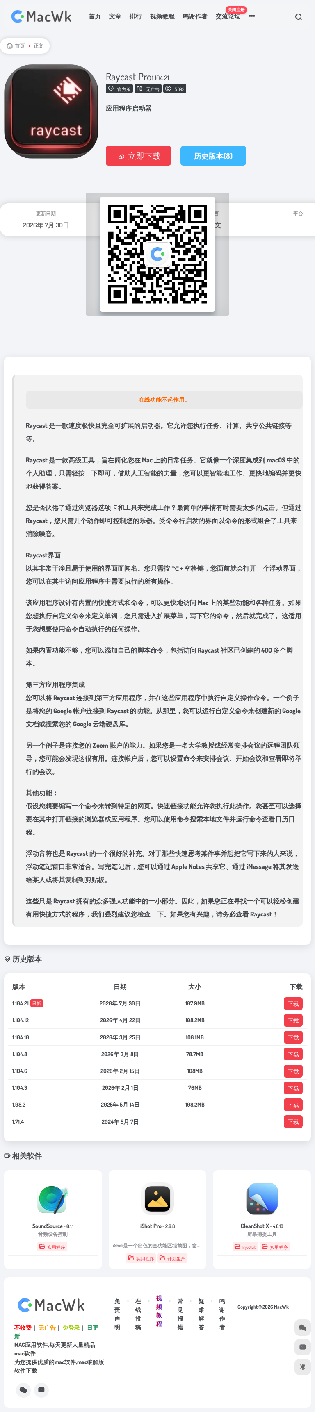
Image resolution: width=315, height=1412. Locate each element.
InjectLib (249, 1247)
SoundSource (52, 1225)
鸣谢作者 (195, 16)
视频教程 (162, 16)
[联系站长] (41, 1390)
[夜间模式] (302, 1367)
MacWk (281, 1307)
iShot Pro (157, 1225)
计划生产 (176, 1259)
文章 (115, 16)
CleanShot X (262, 1225)
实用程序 (56, 1247)
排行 (136, 16)
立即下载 (144, 155)
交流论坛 (230, 13)
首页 (95, 16)
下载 (293, 1003)
